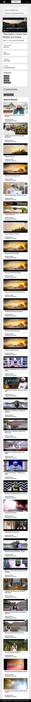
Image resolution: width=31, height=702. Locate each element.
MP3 (6, 78)
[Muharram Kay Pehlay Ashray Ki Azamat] (15, 285)
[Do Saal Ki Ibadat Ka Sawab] (15, 343)
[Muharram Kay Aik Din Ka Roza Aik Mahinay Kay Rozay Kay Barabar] (15, 605)
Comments (8, 95)
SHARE (7, 82)
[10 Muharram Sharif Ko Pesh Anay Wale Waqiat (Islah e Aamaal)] (15, 129)
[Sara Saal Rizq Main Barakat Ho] (15, 645)
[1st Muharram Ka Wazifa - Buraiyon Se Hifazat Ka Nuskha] (15, 383)
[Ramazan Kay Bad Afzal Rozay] (15, 324)
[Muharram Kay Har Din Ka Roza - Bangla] (15, 544)
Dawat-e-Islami (8, 10)
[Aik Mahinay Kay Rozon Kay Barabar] (15, 304)
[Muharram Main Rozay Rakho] (15, 246)
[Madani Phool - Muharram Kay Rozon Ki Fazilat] (15, 445)
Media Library (15, 10)
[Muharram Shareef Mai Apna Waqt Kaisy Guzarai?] (15, 108)
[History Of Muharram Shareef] (15, 227)
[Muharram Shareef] (15, 149)
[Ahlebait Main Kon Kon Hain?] (15, 525)
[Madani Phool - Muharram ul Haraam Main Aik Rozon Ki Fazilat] (15, 404)
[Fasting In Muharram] (15, 207)
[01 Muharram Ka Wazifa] (15, 506)
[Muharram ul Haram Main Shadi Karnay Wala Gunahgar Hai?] (15, 564)
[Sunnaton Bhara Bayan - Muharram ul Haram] (15, 188)
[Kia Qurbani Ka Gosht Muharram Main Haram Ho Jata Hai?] (15, 684)
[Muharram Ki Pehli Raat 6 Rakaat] (15, 266)
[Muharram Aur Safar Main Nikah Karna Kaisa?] (15, 664)
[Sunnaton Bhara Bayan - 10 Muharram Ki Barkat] (15, 466)
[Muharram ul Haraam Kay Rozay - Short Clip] (15, 486)
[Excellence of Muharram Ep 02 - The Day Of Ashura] (15, 362)
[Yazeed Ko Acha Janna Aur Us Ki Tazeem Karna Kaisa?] (15, 584)
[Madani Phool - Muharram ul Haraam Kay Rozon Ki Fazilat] (15, 424)
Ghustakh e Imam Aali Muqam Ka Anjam (14, 13)
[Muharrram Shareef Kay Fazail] (15, 169)
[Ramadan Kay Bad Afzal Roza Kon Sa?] (15, 626)
